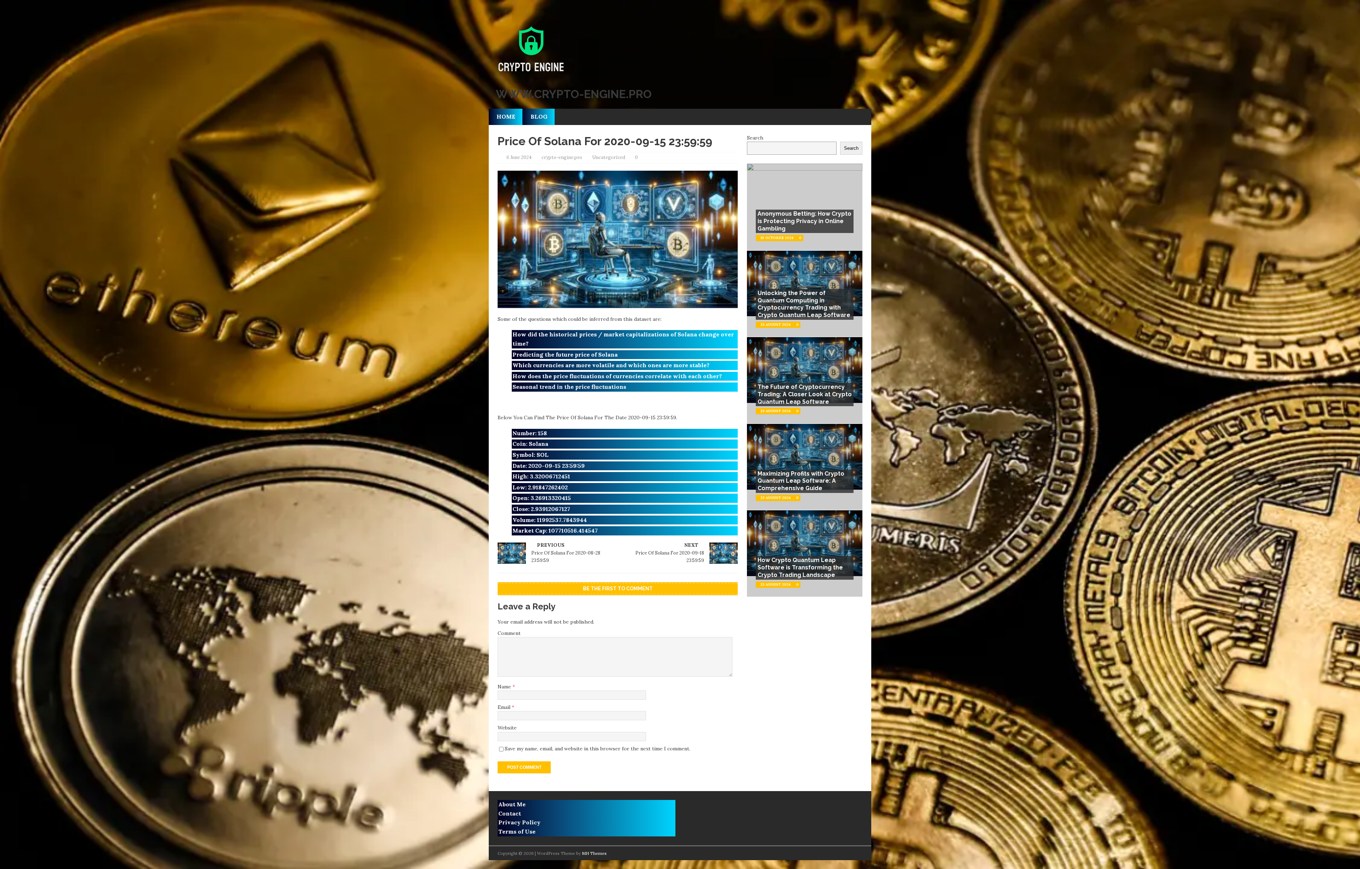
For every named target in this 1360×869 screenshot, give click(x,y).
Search (755, 138)
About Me (512, 804)
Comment (509, 633)
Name (505, 686)
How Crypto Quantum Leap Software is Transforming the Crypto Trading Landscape (800, 567)
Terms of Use (517, 831)
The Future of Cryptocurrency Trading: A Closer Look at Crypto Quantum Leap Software (805, 394)
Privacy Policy (519, 822)
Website (507, 728)
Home (506, 116)
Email (505, 707)
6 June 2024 (519, 157)
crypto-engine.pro (562, 157)
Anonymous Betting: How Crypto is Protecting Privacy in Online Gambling (804, 221)
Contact (509, 813)
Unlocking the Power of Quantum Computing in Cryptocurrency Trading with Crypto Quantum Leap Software (804, 304)
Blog (539, 116)
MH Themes (594, 853)
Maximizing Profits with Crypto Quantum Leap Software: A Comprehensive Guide (801, 481)
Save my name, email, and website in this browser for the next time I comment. (597, 748)
